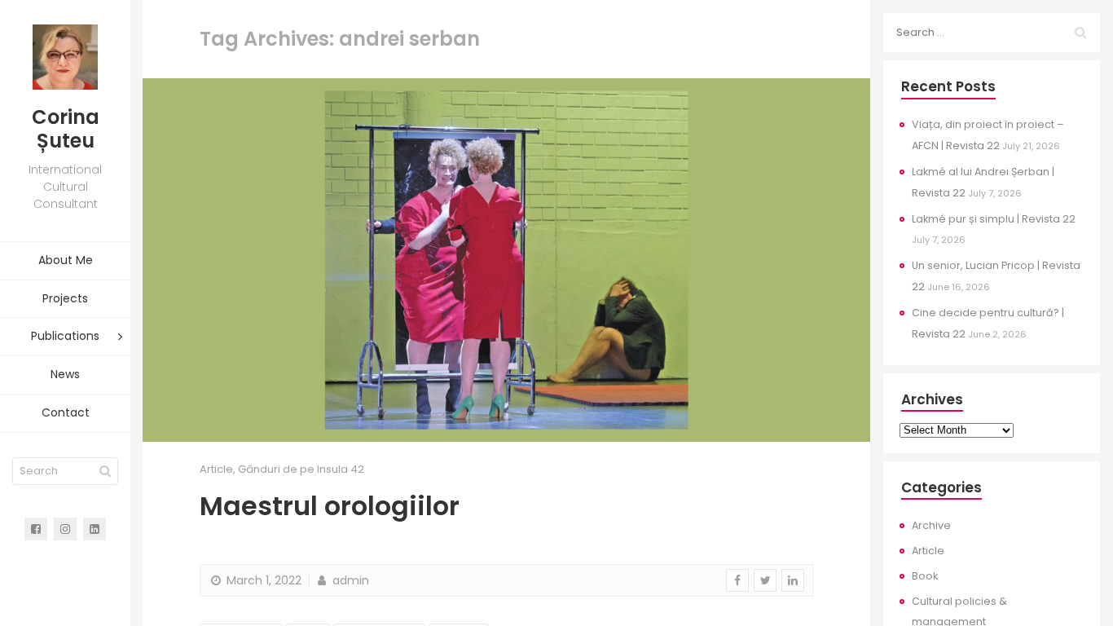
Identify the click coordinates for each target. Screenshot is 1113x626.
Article (216, 469)
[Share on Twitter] (765, 580)
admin (349, 580)
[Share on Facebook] (737, 580)
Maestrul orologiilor (330, 505)
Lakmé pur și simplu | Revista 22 (994, 219)
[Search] (105, 471)
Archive (931, 525)
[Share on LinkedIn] (792, 580)
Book (925, 576)
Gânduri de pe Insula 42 (301, 469)
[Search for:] (991, 32)
